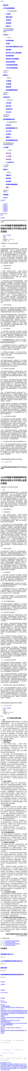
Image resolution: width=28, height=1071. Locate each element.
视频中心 (8, 137)
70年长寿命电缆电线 (12, 68)
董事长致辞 (9, 17)
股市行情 (8, 106)
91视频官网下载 (10, 1065)
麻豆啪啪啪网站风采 (9, 119)
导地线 (8, 43)
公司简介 (8, 14)
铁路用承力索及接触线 (12, 58)
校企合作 (8, 153)
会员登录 (3, 200)
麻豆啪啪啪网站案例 (12, 90)
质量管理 (5, 206)
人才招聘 (5, 147)
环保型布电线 (10, 40)
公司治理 (8, 103)
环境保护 (5, 208)
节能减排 (5, 209)
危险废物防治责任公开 (7, 954)
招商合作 (8, 175)
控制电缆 (8, 49)
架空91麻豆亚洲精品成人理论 (14, 46)
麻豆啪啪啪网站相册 (12, 140)
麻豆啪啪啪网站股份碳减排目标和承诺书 (12, 974)
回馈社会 (5, 211)
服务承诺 (8, 178)
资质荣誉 (8, 23)
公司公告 (8, 112)
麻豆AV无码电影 (9, 1064)
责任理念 (5, 204)
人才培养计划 (10, 162)
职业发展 (8, 159)
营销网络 (5, 194)
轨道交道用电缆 (10, 62)
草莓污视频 (7, 1069)
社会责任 (8, 134)
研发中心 (8, 26)
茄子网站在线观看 (11, 1068)
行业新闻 (8, 84)
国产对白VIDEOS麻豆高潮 (13, 52)
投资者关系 (6, 97)
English (5, 197)
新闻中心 (5, 75)
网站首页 (5, 5)
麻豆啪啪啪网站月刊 (12, 128)
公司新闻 (8, 81)
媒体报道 (8, 87)
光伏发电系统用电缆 (12, 65)
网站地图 (3, 1064)
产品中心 (5, 34)
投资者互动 (9, 109)
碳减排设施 (4, 967)
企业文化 (8, 125)
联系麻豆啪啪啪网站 (12, 184)
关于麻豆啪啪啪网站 (9, 8)
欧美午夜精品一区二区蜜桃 (10, 1066)
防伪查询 (8, 181)
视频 (7, 187)
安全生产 (5, 205)
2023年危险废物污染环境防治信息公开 (12, 961)
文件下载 (8, 131)
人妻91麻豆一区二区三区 (19, 1064)
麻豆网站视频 (10, 55)
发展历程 (8, 20)
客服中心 (5, 169)
